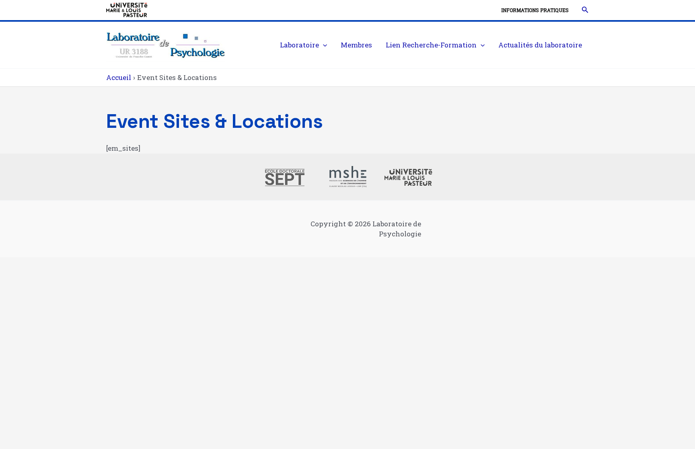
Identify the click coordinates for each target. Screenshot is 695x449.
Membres (356, 44)
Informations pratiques (535, 10)
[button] (585, 10)
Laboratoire (299, 44)
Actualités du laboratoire (540, 44)
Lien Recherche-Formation (431, 44)
